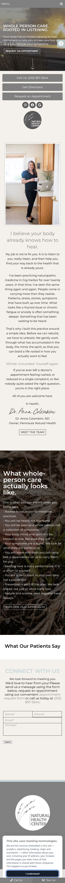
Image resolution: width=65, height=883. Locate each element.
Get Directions (32, 87)
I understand (32, 873)
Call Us (17, 880)
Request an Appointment (33, 96)
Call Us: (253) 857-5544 (32, 78)
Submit (7, 742)
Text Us (50, 880)
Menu (5, 4)
